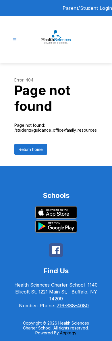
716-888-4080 (73, 305)
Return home (31, 149)
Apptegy (68, 332)
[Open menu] (14, 40)
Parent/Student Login (87, 8)
